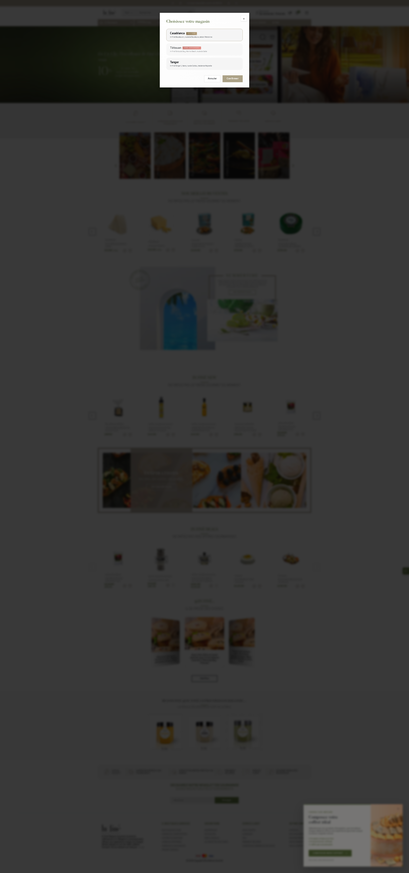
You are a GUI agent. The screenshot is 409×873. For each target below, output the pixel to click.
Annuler (212, 79)
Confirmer (233, 79)
